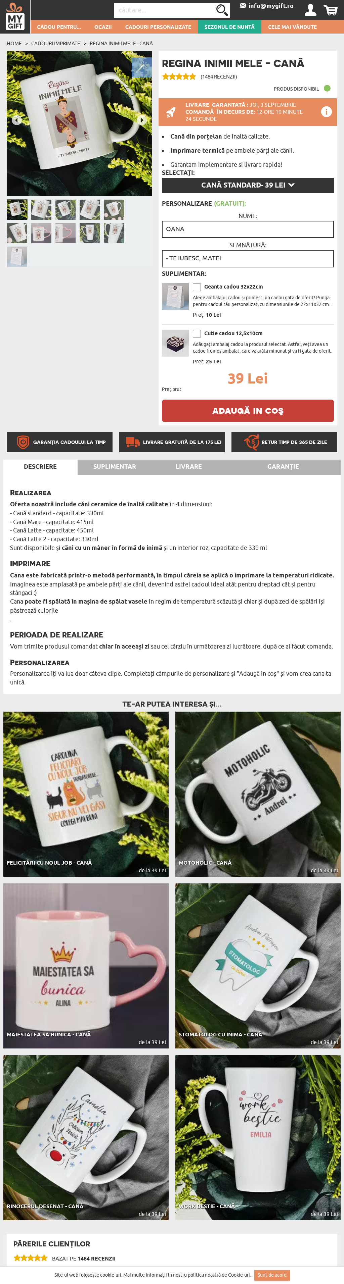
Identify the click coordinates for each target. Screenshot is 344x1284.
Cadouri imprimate (55, 44)
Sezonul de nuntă (230, 27)
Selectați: (178, 173)
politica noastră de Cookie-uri (219, 1275)
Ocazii (103, 27)
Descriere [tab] (40, 467)
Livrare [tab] (189, 467)
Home (14, 44)
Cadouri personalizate (158, 27)
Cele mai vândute (292, 27)
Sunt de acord (272, 1275)
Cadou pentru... (59, 27)
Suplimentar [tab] (114, 467)
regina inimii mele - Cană (121, 44)
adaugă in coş (248, 410)
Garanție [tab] (283, 467)
